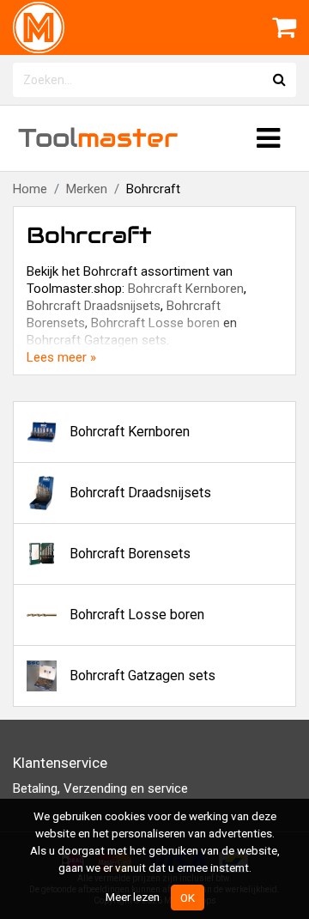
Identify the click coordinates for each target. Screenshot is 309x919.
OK (187, 897)
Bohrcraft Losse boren (155, 323)
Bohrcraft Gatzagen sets (97, 340)
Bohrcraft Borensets (130, 553)
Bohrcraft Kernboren (186, 288)
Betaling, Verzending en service (100, 788)
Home (30, 189)
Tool (98, 138)
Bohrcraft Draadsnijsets (94, 305)
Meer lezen (133, 897)
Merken (86, 189)
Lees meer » (61, 357)
